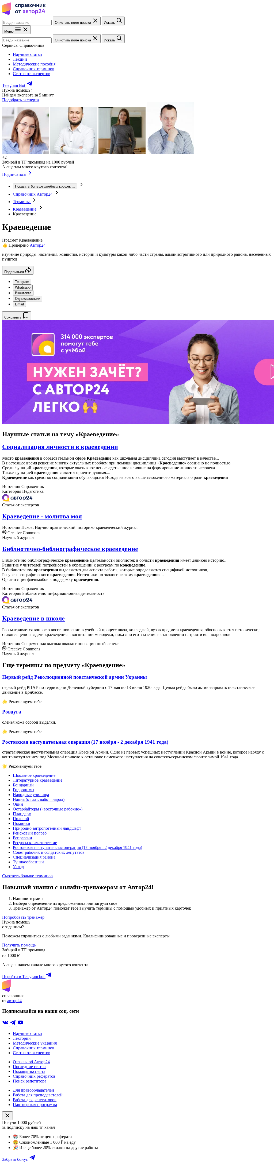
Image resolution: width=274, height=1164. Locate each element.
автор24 (14, 1000)
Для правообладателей (33, 1090)
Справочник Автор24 (33, 194)
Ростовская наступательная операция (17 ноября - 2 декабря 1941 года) (77, 847)
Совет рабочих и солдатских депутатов (49, 852)
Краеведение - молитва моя (42, 516)
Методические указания (35, 1043)
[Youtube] (20, 1024)
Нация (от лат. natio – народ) (38, 799)
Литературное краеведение (37, 780)
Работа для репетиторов (34, 1099)
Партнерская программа (35, 1104)
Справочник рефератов (34, 1076)
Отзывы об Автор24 (31, 1062)
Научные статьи (27, 54)
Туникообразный (28, 862)
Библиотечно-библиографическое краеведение (70, 548)
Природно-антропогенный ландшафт (47, 828)
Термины (22, 201)
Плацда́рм (22, 814)
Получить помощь (19, 945)
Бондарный (23, 785)
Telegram (22, 282)
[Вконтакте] (6, 1024)
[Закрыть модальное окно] (7, 1115)
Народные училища (31, 794)
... (45, 186)
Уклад (18, 866)
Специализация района (34, 857)
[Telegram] (13, 1024)
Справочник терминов (33, 69)
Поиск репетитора (29, 1081)
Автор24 (37, 245)
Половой (21, 818)
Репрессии (22, 838)
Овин (18, 804)
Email (19, 304)
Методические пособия (34, 64)
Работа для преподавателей (38, 1095)
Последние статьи (29, 1066)
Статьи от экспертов (31, 73)
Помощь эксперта (29, 1071)
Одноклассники (27, 299)
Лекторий (22, 1038)
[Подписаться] (30, 174)
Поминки (21, 823)
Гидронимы (23, 789)
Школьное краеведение (34, 775)
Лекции (20, 59)
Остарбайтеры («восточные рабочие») (47, 809)
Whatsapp (23, 287)
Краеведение (25, 209)
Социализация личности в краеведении (60, 446)
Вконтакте (23, 293)
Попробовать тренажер (23, 917)
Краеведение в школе (33, 618)
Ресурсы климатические (35, 842)
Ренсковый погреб (30, 833)
